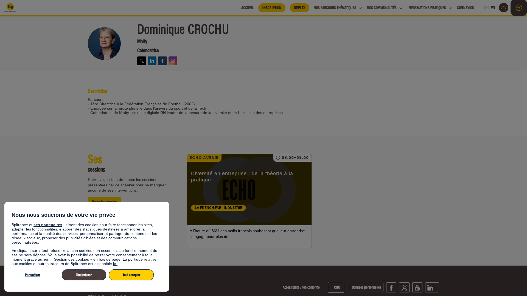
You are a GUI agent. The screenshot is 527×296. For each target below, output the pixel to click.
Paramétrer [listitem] (32, 275)
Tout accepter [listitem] (131, 275)
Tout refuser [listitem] (84, 275)
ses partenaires (47, 225)
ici (115, 263)
